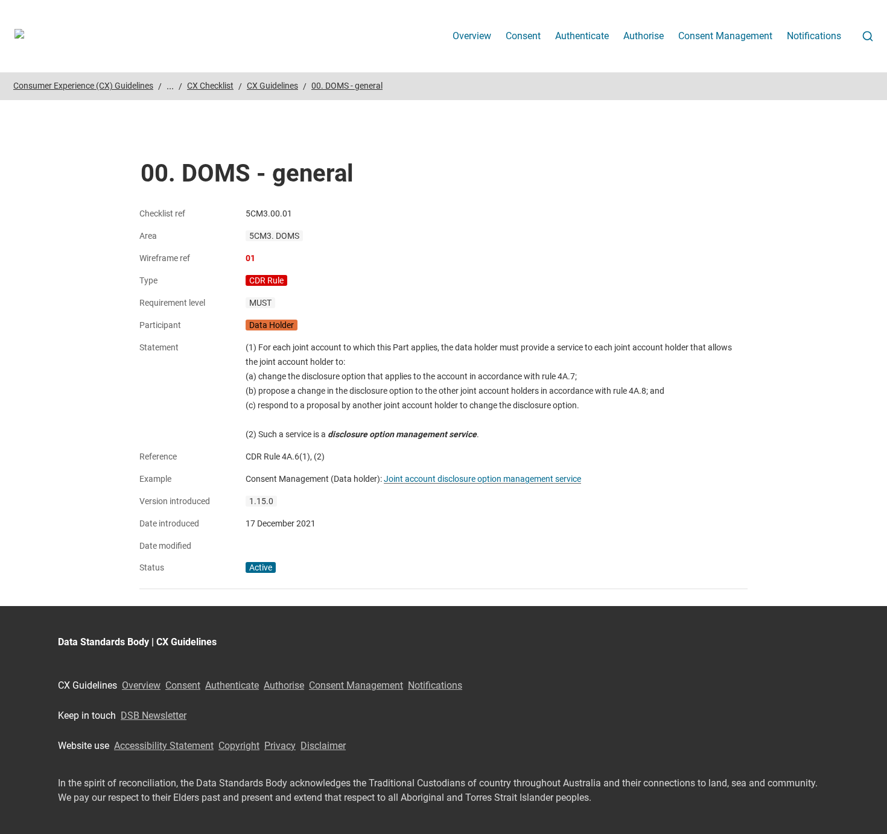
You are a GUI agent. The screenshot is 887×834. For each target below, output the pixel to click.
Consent (523, 36)
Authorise (643, 36)
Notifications (814, 36)
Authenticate (582, 36)
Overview (472, 36)
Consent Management (725, 36)
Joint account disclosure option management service (482, 479)
